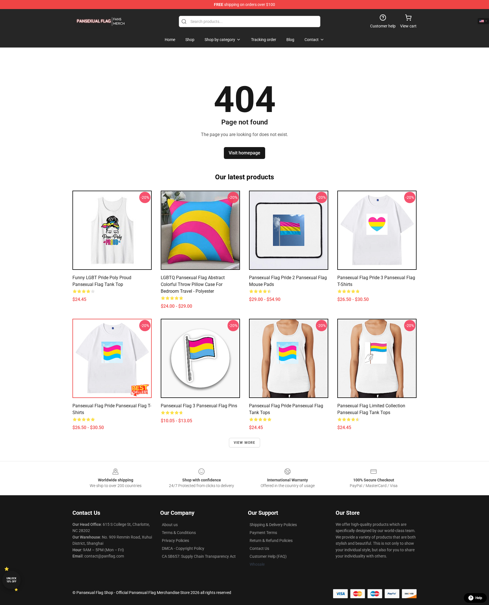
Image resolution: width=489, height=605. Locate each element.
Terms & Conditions (179, 532)
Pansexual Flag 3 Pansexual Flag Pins (199, 405)
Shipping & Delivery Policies (273, 524)
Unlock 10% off (11, 580)
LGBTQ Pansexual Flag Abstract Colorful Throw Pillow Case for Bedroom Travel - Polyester (193, 284)
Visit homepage (244, 153)
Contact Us (259, 548)
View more (245, 443)
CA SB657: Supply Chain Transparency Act (199, 556)
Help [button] (478, 598)
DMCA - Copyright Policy (183, 548)
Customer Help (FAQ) (268, 556)
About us (170, 524)
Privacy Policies (175, 540)
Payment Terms (263, 532)
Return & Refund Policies (271, 540)
